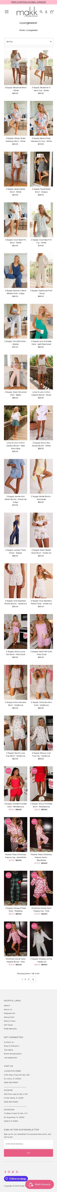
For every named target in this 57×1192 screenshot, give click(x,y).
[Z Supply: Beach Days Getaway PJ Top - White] (41, 118)
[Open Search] (41, 11)
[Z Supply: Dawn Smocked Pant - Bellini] (15, 372)
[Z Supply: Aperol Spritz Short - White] (15, 169)
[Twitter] (17, 1172)
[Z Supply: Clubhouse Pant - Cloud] (41, 270)
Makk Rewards (10, 1029)
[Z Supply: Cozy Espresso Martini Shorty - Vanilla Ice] (15, 580)
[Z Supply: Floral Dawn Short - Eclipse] (41, 169)
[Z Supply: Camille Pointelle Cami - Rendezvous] (15, 783)
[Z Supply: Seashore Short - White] (15, 67)
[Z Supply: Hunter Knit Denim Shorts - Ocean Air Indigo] (15, 476)
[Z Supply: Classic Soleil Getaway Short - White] (15, 118)
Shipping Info (9, 1013)
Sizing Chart (9, 1017)
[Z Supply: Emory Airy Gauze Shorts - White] (41, 422)
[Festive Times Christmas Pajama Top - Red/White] (15, 834)
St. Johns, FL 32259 (12, 1079)
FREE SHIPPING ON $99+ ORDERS (28, 2)
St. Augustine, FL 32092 (14, 1117)
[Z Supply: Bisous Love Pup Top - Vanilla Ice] (41, 733)
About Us (8, 1009)
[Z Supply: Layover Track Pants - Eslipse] (15, 530)
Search (7, 1005)
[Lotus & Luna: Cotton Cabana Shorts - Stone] (41, 372)
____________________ (15, 1086)
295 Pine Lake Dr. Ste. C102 (16, 1094)
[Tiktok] (12, 1172)
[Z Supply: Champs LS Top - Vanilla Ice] (41, 938)
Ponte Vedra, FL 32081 (14, 1098)
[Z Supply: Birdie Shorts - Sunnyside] (41, 476)
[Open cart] (51, 11)
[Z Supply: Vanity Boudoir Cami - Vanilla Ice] (41, 682)
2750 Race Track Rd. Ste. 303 (16, 1075)
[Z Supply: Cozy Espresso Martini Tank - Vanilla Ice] (41, 580)
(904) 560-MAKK (11, 1102)
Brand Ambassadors (13, 1054)
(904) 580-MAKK (11, 1082)
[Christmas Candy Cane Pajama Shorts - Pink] (15, 938)
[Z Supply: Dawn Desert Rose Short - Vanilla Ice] (41, 530)
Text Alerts (8, 1050)
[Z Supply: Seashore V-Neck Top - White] (41, 67)
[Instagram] (9, 1172)
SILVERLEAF (9, 1110)
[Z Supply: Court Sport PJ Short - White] (15, 219)
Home (22, 30)
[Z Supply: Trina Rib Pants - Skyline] (15, 321)
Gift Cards (8, 1025)
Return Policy (10, 1021)
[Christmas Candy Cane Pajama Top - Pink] (41, 888)
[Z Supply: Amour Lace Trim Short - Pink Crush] (15, 631)
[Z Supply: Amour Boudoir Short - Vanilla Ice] (15, 682)
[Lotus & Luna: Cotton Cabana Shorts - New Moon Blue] (15, 422)
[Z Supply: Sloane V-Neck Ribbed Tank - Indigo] (15, 270)
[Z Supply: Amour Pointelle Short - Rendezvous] (41, 783)
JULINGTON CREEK (12, 1071)
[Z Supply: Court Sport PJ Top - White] (41, 219)
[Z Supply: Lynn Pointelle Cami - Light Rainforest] (41, 321)
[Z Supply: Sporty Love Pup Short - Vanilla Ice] (15, 733)
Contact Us (9, 1042)
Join (28, 1153)
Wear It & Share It (11, 1046)
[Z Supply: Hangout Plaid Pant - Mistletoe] (15, 888)
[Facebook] (5, 1172)
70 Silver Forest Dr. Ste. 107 (16, 1113)
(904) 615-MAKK (11, 1121)
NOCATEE (8, 1090)
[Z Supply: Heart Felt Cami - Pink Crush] (41, 631)
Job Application (10, 1058)
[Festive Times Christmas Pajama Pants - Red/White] (41, 834)
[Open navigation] (6, 12)
